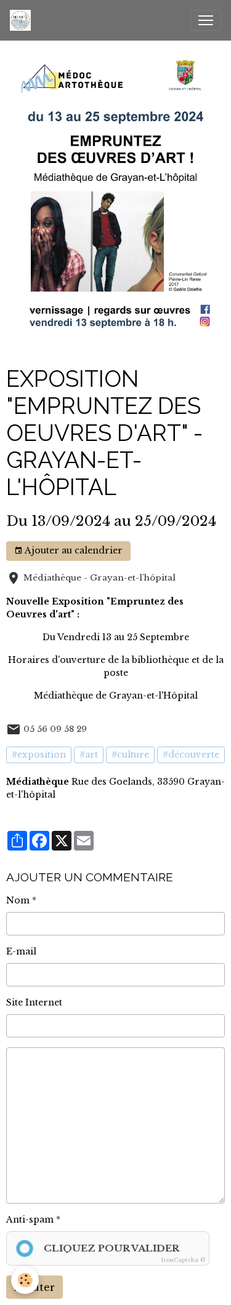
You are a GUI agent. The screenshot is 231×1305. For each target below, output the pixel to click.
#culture (130, 754)
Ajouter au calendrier (73, 550)
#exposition (39, 754)
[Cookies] (25, 1280)
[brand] (23, 20)
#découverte (191, 754)
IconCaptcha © (183, 1259)
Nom (18, 900)
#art (88, 754)
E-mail (21, 951)
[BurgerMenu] (205, 20)
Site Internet (34, 1002)
